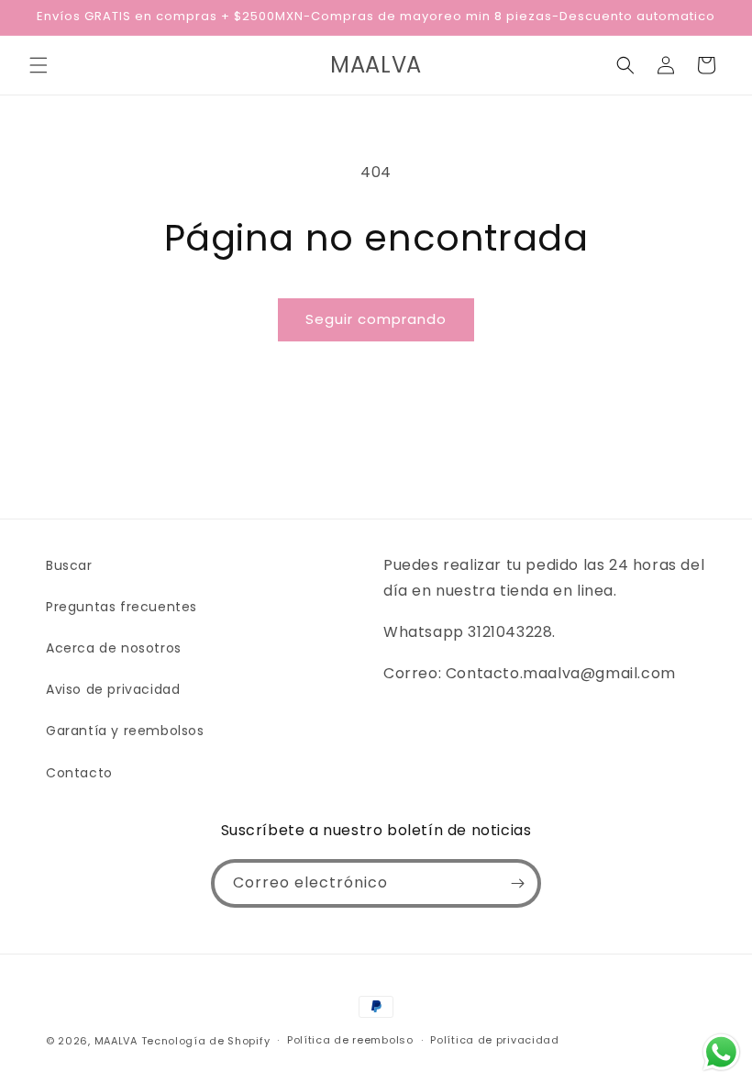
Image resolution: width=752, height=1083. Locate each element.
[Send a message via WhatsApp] (721, 1052)
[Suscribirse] (517, 883)
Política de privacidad (494, 1040)
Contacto (79, 773)
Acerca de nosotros (114, 648)
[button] (38, 65)
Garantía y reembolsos (125, 730)
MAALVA (116, 1040)
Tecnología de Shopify (206, 1040)
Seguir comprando (376, 319)
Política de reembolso (350, 1040)
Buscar (69, 565)
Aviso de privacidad (113, 689)
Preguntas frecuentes (121, 606)
